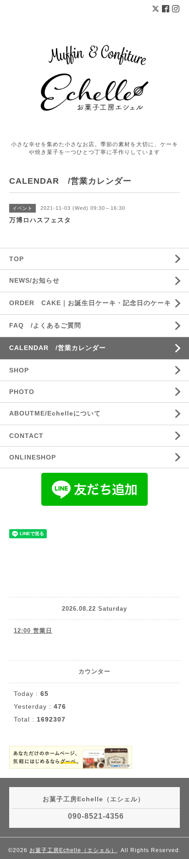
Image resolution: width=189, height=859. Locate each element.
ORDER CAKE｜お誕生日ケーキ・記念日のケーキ (90, 302)
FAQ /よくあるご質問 (45, 325)
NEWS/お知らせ (34, 280)
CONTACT (26, 435)
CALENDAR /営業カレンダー (57, 347)
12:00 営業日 (33, 630)
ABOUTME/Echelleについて (55, 413)
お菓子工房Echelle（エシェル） (73, 850)
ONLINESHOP (32, 457)
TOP (16, 259)
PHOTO (21, 391)
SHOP (19, 370)
